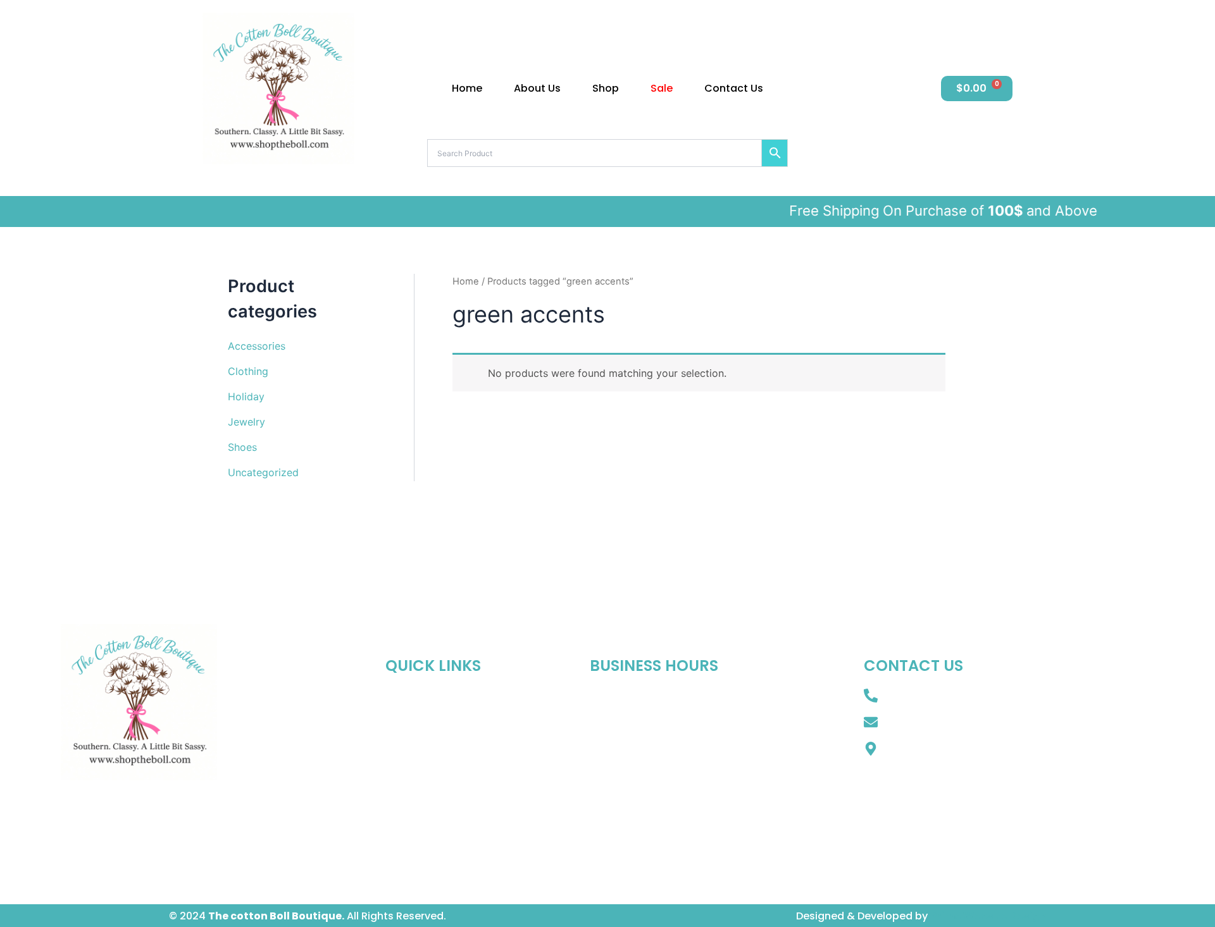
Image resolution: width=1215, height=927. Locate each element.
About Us (537, 88)
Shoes (242, 447)
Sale (662, 88)
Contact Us (733, 88)
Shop (605, 88)
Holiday (246, 396)
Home (467, 88)
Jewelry (246, 421)
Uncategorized (263, 472)
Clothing (248, 371)
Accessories (256, 346)
